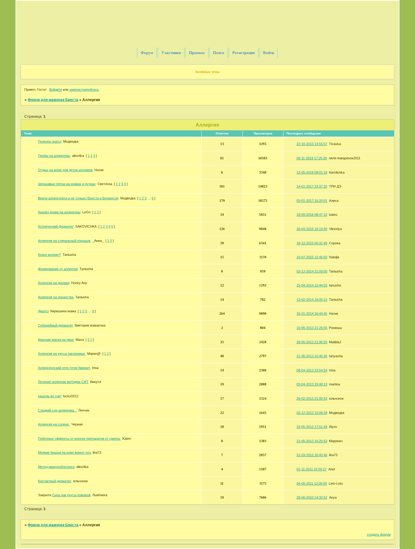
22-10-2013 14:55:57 (312, 144)
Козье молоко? (49, 254)
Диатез (43, 311)
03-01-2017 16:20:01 (312, 200)
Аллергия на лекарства (56, 297)
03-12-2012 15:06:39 (312, 413)
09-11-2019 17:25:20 (312, 158)
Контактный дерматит (54, 481)
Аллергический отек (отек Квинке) (64, 368)
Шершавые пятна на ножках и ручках (67, 184)
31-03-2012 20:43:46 (312, 455)
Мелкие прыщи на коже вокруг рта (64, 452)
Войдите (55, 89)
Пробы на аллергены (54, 156)
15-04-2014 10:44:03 (312, 285)
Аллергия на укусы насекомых (61, 353)
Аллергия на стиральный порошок (64, 240)
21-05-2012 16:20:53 (312, 441)
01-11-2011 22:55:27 (312, 469)
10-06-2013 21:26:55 (312, 328)
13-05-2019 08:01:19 (312, 172)
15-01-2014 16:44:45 (312, 313)
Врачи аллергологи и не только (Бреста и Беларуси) (78, 198)
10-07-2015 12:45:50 (312, 257)
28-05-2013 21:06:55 (312, 342)
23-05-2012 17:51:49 (312, 427)
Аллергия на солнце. (54, 424)
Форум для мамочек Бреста (53, 100)
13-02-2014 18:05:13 (312, 299)
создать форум (379, 534)
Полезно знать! (49, 141)
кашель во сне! (49, 396)
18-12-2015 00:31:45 (312, 243)
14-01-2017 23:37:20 (312, 186)
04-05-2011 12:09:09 (312, 483)
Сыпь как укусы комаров (71, 495)
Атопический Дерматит (56, 226)
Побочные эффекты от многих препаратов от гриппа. (79, 438)
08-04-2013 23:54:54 (312, 370)
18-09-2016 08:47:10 (312, 214)
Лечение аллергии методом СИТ (63, 382)
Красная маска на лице (56, 339)
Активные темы (207, 71)
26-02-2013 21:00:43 (312, 398)
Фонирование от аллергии (58, 269)
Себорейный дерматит (55, 325)
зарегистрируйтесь (84, 89)
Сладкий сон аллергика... (57, 410)
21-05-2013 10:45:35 (312, 356)
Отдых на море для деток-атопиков (65, 170)
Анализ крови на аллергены (59, 212)
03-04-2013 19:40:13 (312, 384)
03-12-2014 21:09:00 (312, 271)
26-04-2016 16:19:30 (312, 229)
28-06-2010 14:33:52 (312, 497)
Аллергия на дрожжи (53, 283)
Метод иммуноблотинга (56, 467)
